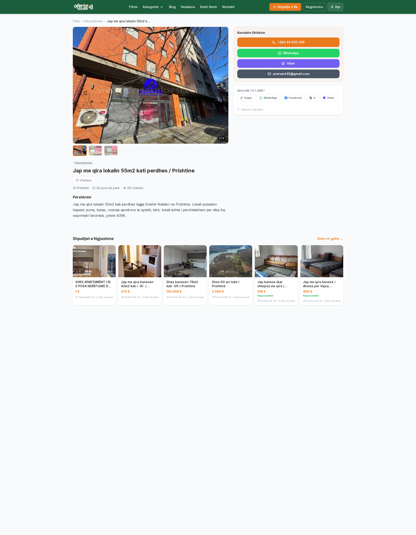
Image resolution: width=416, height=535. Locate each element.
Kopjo (248, 97)
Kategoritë (151, 7)
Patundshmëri (93, 21)
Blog (172, 7)
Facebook (295, 97)
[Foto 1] (80, 150)
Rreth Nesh (208, 7)
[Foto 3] (111, 150)
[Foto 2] (95, 150)
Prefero (86, 180)
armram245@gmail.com (291, 74)
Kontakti (228, 7)
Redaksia (188, 7)
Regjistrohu (314, 7)
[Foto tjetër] (222, 85)
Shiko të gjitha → (330, 238)
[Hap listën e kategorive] (161, 7)
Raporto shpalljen (252, 109)
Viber (291, 63)
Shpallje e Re (288, 7)
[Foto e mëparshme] (79, 85)
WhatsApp (291, 53)
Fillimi (133, 7)
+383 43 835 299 (291, 42)
